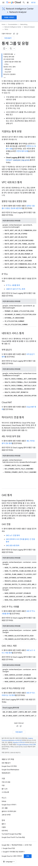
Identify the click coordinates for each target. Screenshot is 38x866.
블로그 (4, 824)
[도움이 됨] (14, 33)
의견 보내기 (8, 38)
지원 (3, 785)
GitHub (4, 801)
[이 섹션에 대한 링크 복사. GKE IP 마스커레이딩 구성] (27, 688)
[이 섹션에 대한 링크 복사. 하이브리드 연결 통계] (26, 417)
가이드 (6, 29)
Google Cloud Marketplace (10, 769)
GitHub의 (18, 160)
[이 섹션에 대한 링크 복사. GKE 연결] (12, 524)
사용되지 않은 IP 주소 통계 (15, 289)
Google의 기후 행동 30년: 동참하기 (13, 852)
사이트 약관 (28, 845)
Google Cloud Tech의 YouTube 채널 (13, 837)
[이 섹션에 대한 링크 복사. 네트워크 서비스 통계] (26, 333)
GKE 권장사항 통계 (12, 546)
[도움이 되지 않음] (17, 33)
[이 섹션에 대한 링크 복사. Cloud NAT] (14, 402)
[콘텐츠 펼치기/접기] (14, 54)
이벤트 (4, 827)
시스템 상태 (5, 792)
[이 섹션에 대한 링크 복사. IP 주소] (10, 274)
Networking (23, 24)
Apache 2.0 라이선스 (19, 742)
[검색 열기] (23, 2)
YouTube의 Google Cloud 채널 (11, 834)
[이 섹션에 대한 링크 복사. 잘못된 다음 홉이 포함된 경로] (29, 201)
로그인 (33, 2)
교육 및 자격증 (6, 815)
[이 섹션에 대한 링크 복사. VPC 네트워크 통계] (24, 182)
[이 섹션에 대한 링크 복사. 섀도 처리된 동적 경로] (22, 436)
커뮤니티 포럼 (6, 782)
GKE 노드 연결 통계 (13, 535)
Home (3, 24)
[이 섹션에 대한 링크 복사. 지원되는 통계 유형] (24, 131)
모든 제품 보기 (6, 763)
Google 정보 (5, 845)
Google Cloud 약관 (9, 848)
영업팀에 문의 (6, 773)
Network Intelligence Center (20, 8)
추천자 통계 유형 (22, 151)
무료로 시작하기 (9, 17)
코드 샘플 (4, 808)
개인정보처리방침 (16, 845)
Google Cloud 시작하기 (9, 805)
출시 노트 (4, 789)
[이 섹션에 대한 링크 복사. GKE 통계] (14, 495)
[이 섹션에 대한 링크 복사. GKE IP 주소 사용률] (21, 607)
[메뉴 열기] (3, 2)
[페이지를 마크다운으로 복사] (11, 48)
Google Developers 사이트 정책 (26, 744)
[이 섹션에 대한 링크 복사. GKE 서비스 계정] (19, 646)
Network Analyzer (18, 12)
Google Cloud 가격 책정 (9, 766)
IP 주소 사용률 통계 (13, 285)
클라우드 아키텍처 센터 (9, 811)
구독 (27, 856)
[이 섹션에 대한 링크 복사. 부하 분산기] (14, 350)
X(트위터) (5, 830)
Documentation (13, 24)
